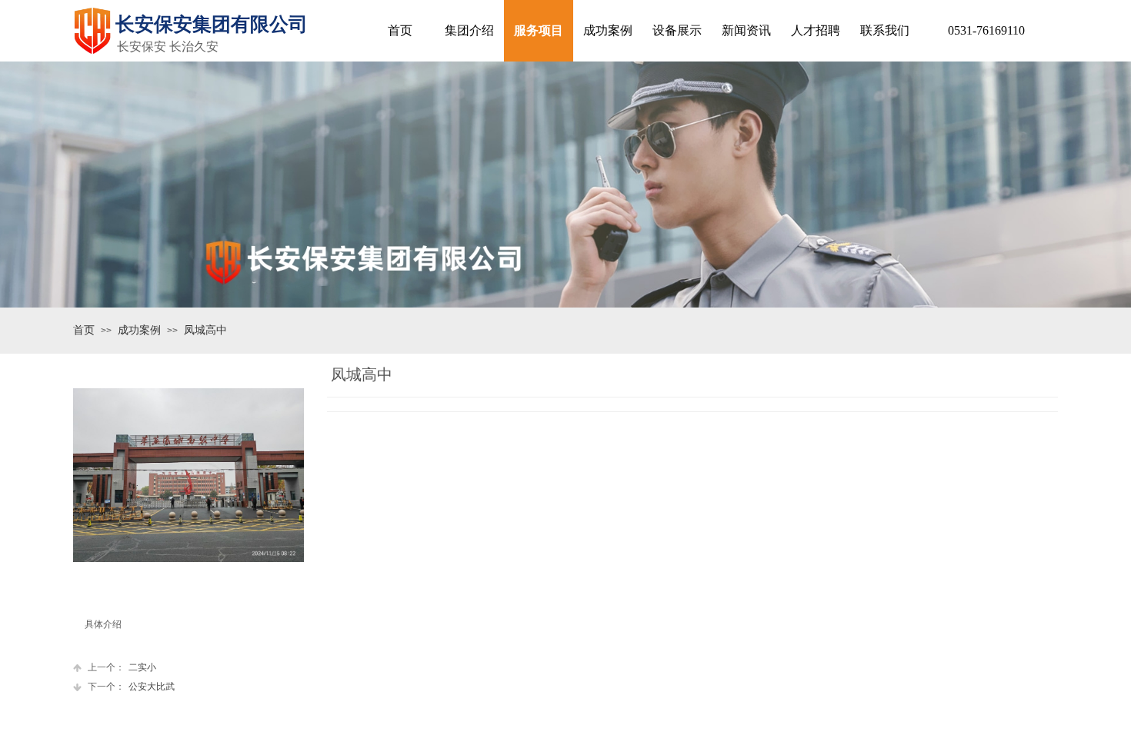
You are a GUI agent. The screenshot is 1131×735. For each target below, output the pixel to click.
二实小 (122, 667)
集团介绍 (469, 30)
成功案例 (139, 330)
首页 (84, 330)
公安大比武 (131, 686)
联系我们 (884, 30)
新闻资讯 (746, 30)
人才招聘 (815, 30)
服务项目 (538, 30)
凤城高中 (205, 330)
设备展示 (677, 30)
